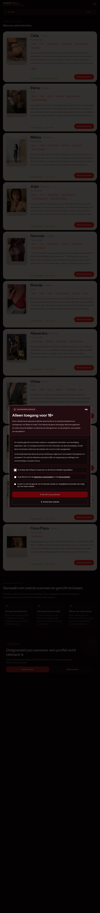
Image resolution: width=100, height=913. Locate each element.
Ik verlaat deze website (50, 502)
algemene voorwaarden (43, 477)
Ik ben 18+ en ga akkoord (50, 494)
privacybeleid (64, 477)
